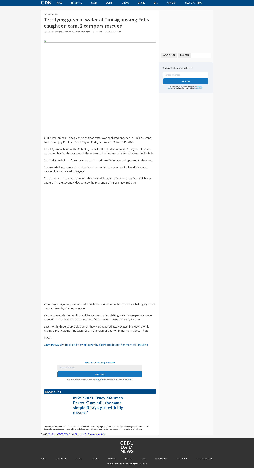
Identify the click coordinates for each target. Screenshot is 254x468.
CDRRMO (62, 434)
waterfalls (100, 434)
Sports (141, 2)
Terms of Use (99, 379)
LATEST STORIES (169, 55)
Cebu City (73, 434)
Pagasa (91, 434)
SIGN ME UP (100, 374)
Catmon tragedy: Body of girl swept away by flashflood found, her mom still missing (96, 344)
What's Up (171, 2)
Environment (161, 458)
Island (94, 2)
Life (156, 2)
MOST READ (184, 55)
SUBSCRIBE (185, 81)
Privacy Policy (198, 88)
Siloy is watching (193, 2)
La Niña (83, 434)
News (59, 2)
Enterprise (76, 2)
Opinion (125, 2)
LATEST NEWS (51, 14)
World (109, 2)
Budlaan (52, 434)
